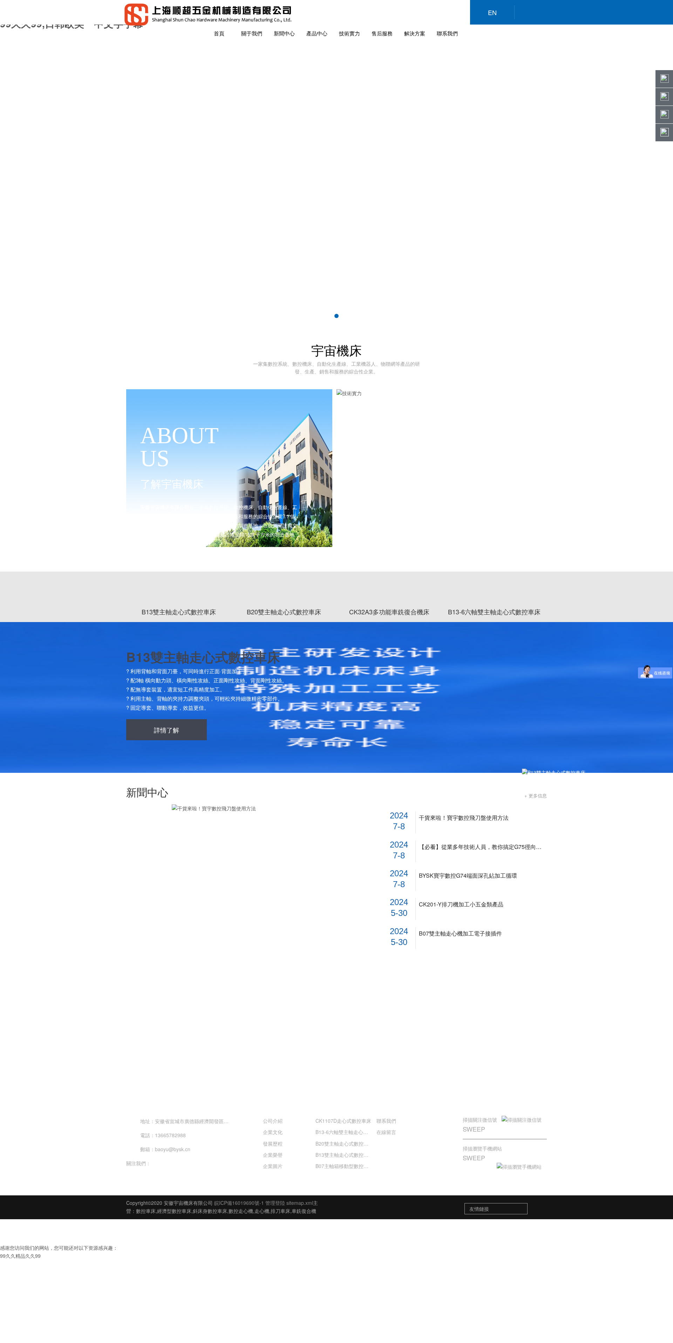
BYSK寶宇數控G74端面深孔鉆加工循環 (468, 875)
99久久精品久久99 (20, 1255)
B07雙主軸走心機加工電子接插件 (460, 933)
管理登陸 (275, 1202)
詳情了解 (166, 729)
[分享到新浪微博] (187, 1163)
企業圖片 (273, 1165)
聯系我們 (447, 33)
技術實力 (349, 33)
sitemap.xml (299, 1202)
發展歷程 (273, 1143)
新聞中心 (284, 33)
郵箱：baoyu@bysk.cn (165, 1149)
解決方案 (414, 33)
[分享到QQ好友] (173, 1163)
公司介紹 (273, 1120)
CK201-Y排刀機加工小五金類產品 (461, 904)
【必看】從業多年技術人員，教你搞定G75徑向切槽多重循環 (483, 847)
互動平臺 (481, 1100)
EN (492, 12)
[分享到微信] (159, 1163)
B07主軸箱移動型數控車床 (344, 1165)
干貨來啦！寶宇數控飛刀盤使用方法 (464, 818)
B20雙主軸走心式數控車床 (344, 1143)
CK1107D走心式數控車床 (343, 1120)
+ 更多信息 (535, 795)
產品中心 (316, 33)
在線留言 (386, 1131)
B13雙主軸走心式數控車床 (203, 656)
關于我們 (251, 33)
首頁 (219, 33)
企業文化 (273, 1131)
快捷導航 (389, 1101)
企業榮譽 (273, 1154)
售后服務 (382, 33)
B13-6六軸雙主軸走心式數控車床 (351, 1131)
